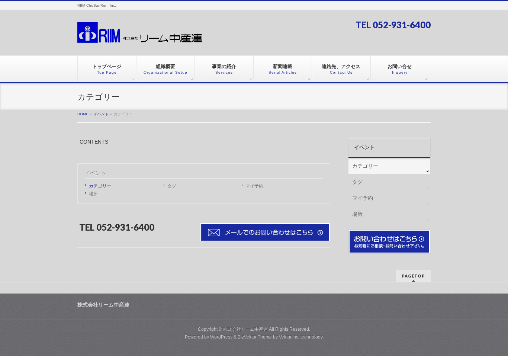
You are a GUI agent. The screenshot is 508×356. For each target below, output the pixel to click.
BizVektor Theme (255, 337)
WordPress (221, 337)
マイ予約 (254, 186)
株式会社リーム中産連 (245, 329)
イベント (95, 173)
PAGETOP (413, 275)
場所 (93, 193)
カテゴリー (100, 186)
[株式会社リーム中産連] (140, 36)
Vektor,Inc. (289, 337)
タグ (171, 186)
